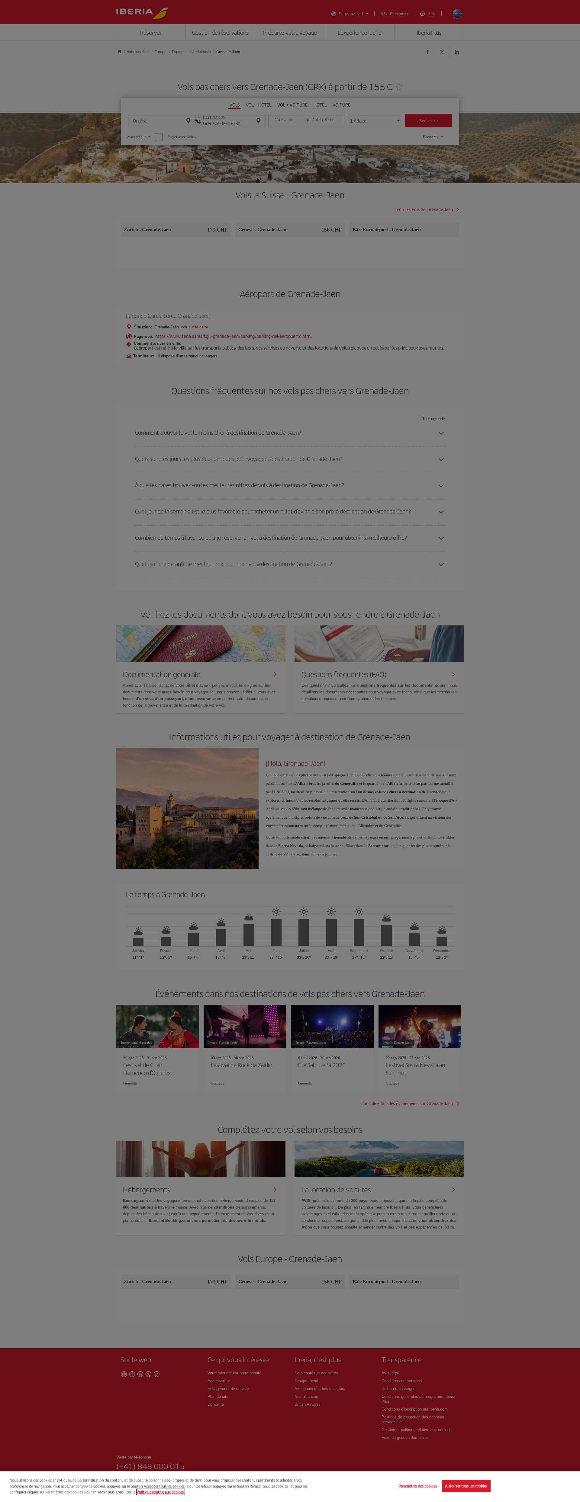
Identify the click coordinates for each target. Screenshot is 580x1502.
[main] (290, 1486)
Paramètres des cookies (418, 1486)
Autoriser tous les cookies (466, 1486)
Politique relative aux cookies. (160, 1491)
